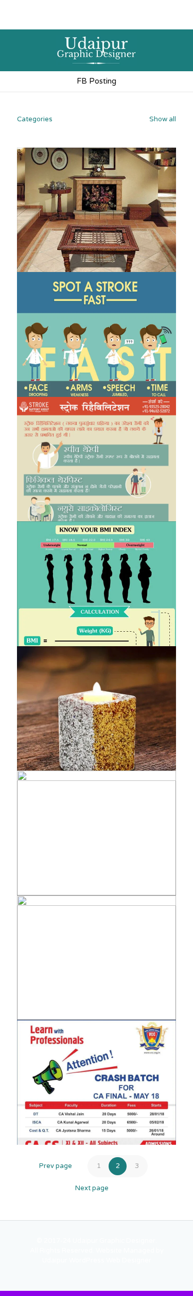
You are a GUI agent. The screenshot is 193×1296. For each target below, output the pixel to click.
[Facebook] (36, 20)
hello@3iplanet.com (130, 8)
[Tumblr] (156, 20)
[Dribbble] (116, 20)
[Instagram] (130, 20)
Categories (34, 119)
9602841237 (62, 8)
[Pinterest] (103, 20)
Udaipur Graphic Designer (114, 1241)
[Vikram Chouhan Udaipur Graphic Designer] (96, 50)
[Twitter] (49, 20)
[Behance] (143, 20)
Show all (162, 119)
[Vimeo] (63, 20)
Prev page (55, 1166)
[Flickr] (89, 20)
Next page (92, 1188)
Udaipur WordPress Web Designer (96, 1260)
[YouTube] (76, 20)
